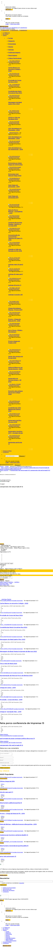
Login (7, 24)
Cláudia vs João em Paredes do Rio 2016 (15, 250)
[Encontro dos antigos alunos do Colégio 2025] (15, 385)
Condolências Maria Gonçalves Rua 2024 (15, 92)
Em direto (5, 34)
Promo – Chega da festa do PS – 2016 (14, 320)
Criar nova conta (15, 24)
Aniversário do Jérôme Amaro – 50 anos (14, 380)
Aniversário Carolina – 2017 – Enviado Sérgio (15, 432)
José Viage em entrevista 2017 (13, 196)
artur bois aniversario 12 (8, 856)
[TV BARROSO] (13, 27)
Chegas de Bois (7, 451)
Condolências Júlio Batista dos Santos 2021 (14, 409)
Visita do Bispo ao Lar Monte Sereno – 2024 (15, 368)
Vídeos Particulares (14, 58)
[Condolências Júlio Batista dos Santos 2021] (15, 402)
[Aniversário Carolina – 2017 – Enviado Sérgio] (15, 426)
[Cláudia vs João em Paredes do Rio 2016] (15, 244)
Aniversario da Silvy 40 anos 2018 (14, 421)
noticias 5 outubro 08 (15, 294)
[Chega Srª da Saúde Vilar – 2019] (12, 709)
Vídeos (5, 35)
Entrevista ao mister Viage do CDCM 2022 (15, 163)
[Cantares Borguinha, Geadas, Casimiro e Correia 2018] (15, 217)
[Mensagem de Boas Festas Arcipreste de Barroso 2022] (11, 648)
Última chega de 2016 (7, 781)
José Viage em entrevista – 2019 (14, 186)
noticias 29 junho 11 (14, 285)
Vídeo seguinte (4, 741)
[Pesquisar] (3, 454)
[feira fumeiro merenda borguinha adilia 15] (11, 841)
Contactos (6, 452)
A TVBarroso (6, 32)
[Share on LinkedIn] (3, 561)
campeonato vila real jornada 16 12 (11, 745)
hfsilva (2, 784)
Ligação (21, 883)
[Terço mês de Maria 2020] (11, 660)
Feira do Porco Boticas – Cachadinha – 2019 (15, 211)
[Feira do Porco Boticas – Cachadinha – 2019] (15, 206)
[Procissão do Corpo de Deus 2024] (15, 75)
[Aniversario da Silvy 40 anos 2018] (15, 415)
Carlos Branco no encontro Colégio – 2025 (14, 69)
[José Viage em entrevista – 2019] (15, 179)
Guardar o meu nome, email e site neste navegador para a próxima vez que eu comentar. (26, 765)
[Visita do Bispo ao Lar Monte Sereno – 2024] (15, 362)
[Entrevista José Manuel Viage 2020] (15, 168)
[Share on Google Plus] (3, 557)
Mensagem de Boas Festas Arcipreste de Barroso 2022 (18, 651)
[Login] (3, 20)
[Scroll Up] (1, 477)
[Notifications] (3, 11)
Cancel (2, 544)
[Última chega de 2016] (11, 777)
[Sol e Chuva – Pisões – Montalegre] (15, 325)
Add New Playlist (6, 599)
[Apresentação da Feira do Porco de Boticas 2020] (11, 672)
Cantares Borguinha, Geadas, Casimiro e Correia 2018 (15, 224)
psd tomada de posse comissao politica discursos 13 (17, 738)
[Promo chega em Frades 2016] (15, 336)
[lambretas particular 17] (15, 437)
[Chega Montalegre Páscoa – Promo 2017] (15, 303)
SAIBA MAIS (3, 875)
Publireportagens (14, 52)
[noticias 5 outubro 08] (15, 289)
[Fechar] (0, 477)
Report (2, 579)
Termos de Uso (7, 889)
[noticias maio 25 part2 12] (15, 259)
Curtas (10, 38)
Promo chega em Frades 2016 (14, 342)
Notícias (11, 49)
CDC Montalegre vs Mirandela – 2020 (14, 129)
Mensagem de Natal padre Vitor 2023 (15, 103)
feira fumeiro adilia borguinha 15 (11, 803)
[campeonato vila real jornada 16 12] (11, 742)
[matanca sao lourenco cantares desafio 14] (11, 831)
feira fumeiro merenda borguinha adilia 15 (14, 846)
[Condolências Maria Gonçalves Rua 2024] (15, 86)
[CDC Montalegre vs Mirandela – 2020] (15, 123)
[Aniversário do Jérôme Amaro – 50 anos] (15, 373)
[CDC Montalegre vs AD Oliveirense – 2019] (15, 142)
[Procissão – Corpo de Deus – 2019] (11, 697)
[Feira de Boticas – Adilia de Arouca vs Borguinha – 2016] (11, 820)
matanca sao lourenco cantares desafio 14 (14, 835)
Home (2, 466)
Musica (10, 47)
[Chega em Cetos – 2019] (11, 685)
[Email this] (3, 559)
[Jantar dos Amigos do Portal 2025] (15, 351)
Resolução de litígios (8, 890)
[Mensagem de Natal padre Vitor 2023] (15, 97)
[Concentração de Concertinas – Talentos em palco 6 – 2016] (15, 229)
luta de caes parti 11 (6, 792)
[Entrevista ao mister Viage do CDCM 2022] (15, 157)
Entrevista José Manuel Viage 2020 (14, 174)
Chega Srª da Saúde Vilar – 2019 (10, 711)
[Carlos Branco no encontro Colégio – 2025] (15, 62)
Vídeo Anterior (4, 734)
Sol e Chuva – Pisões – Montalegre (15, 331)
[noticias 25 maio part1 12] (15, 270)
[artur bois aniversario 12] (11, 852)
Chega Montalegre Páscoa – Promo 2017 (15, 309)
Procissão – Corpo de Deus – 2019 (11, 699)
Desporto (11, 41)
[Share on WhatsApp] (3, 558)
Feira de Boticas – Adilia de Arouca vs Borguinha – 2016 (18, 824)
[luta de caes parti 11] (11, 788)
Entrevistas (12, 44)
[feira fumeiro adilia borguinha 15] (11, 798)
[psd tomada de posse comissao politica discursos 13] (11, 735)
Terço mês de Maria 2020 (8, 663)
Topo (1, 900)
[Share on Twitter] (3, 555)
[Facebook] (3, 1)
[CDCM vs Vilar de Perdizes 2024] (15, 112)
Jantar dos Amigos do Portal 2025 (15, 357)
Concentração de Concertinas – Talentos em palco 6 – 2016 (15, 237)
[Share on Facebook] (3, 554)
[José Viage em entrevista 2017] (15, 190)
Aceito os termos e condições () (12, 883)
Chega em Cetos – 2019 (8, 687)
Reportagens (12, 55)
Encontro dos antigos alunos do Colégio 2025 (15, 392)
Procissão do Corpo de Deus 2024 (14, 81)
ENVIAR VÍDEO (4, 26)
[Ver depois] (3, 3)
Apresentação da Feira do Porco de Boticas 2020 (16, 675)
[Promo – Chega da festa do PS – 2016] (15, 314)
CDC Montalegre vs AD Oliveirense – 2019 (15, 148)
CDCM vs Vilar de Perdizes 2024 (14, 118)
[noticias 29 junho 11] (15, 279)
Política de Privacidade (9, 887)
